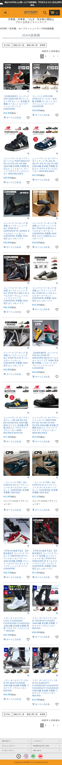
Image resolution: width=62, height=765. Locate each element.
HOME (3, 28)
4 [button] (53, 56)
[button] (58, 56)
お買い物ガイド (6, 741)
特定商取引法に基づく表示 (41, 746)
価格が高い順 (32, 45)
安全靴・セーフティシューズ (24, 28)
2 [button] (45, 56)
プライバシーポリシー (8, 746)
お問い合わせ (37, 750)
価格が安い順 (18, 45)
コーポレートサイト (8, 750)
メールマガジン (37, 741)
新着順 (42, 45)
